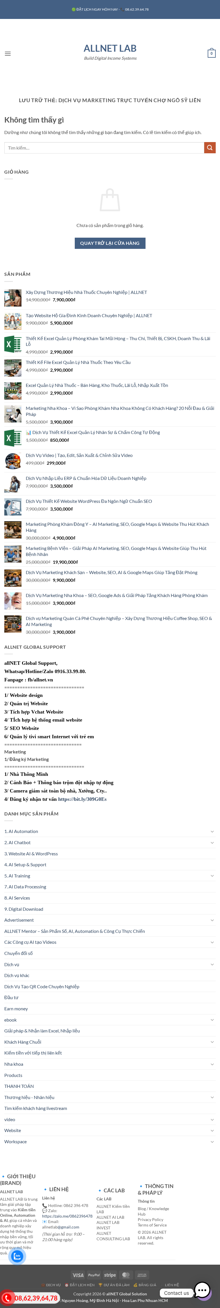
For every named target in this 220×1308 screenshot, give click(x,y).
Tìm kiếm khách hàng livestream (35, 1108)
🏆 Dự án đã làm (114, 1285)
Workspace (15, 1141)
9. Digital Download (23, 909)
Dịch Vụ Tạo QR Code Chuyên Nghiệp (41, 986)
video (9, 1119)
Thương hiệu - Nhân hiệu (29, 1097)
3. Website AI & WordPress (31, 853)
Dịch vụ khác (16, 975)
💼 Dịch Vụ (51, 1285)
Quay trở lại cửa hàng (110, 243)
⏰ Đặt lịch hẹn (79, 1285)
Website (12, 1130)
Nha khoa (13, 1064)
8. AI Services (17, 897)
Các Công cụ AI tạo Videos (30, 942)
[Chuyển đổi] (212, 831)
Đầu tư (11, 997)
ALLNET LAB (110, 48)
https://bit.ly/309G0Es (82, 799)
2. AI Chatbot (17, 842)
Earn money (16, 1008)
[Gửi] (210, 147)
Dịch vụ (11, 964)
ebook (10, 1019)
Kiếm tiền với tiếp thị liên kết (33, 1052)
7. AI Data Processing (25, 886)
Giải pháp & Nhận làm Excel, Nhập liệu (42, 1030)
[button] (7, 53)
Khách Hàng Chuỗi (22, 1042)
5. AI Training (17, 875)
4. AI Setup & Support (25, 864)
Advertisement (19, 920)
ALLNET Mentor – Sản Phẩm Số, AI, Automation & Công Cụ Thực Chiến (74, 931)
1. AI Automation (21, 831)
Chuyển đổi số (18, 953)
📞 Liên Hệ (169, 1285)
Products (13, 1075)
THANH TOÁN (19, 1086)
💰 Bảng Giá (144, 1285)
